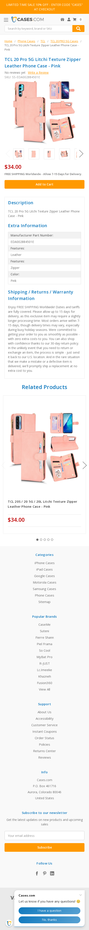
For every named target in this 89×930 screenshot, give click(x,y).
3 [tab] (45, 540)
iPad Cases (44, 569)
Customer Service (44, 725)
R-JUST (44, 663)
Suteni (44, 631)
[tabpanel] (44, 465)
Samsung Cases (44, 589)
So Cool (44, 650)
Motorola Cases (44, 582)
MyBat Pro (44, 657)
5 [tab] (52, 540)
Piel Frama (44, 644)
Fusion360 (44, 683)
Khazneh (44, 676)
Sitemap (44, 602)
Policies (44, 744)
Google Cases (44, 576)
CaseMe (44, 624)
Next (81, 153)
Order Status (44, 738)
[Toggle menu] (6, 20)
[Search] (78, 28)
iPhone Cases (45, 563)
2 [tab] (41, 540)
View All (44, 689)
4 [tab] (48, 540)
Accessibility (45, 718)
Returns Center (44, 751)
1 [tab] (37, 540)
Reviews (44, 757)
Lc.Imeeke (44, 670)
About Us (44, 712)
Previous (7, 153)
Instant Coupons (44, 731)
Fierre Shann (44, 637)
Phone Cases (44, 595)
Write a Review (38, 72)
